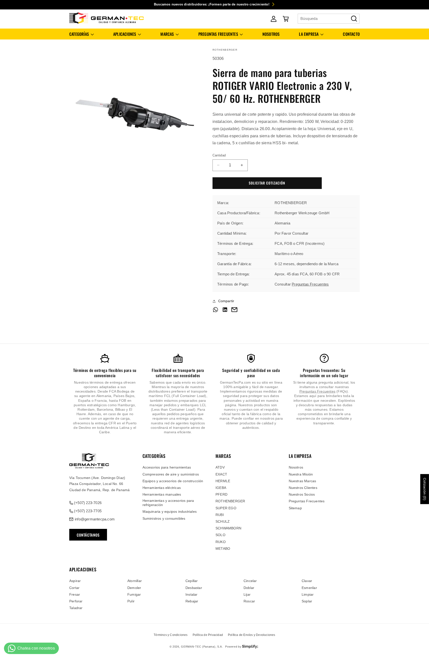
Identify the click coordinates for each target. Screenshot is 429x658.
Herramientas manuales (162, 494)
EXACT (221, 474)
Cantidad (219, 155)
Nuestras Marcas (302, 481)
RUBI (219, 515)
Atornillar (134, 581)
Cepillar (191, 581)
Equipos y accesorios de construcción (173, 481)
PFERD (221, 494)
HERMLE (222, 481)
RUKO (220, 542)
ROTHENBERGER (230, 501)
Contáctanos (88, 535)
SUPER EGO (225, 508)
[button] (82, 34)
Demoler (134, 588)
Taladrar (76, 608)
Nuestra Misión (301, 474)
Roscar (249, 601)
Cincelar (250, 581)
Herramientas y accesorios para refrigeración (168, 503)
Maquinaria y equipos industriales (170, 511)
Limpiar (308, 594)
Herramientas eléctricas (162, 488)
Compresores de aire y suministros (171, 474)
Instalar (191, 594)
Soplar (307, 601)
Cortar (74, 588)
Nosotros (296, 467)
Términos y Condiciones (170, 635)
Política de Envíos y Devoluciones (251, 635)
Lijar (247, 594)
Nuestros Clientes (303, 488)
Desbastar (193, 588)
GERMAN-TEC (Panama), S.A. (202, 646)
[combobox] (328, 19)
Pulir (131, 601)
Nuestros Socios (302, 494)
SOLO (220, 535)
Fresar (74, 594)
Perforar (76, 601)
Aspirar (75, 581)
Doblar (249, 588)
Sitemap (295, 508)
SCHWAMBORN (228, 528)
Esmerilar (309, 588)
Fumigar (134, 594)
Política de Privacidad (208, 635)
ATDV (220, 467)
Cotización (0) (425, 489)
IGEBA (220, 488)
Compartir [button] (226, 301)
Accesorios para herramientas (167, 467)
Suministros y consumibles (164, 518)
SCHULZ (222, 521)
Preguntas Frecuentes (310, 284)
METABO (222, 548)
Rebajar (191, 601)
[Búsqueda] (354, 19)
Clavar (307, 581)
